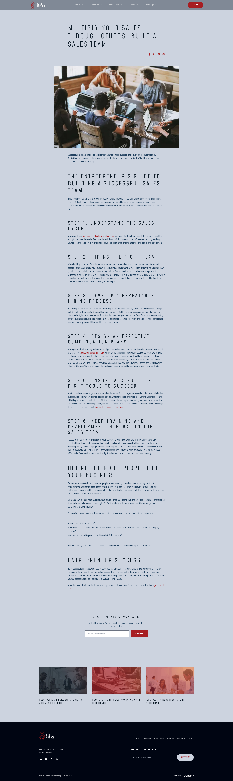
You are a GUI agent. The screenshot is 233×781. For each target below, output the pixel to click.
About (77, 5)
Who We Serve (113, 5)
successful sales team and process (98, 236)
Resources (132, 5)
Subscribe (139, 633)
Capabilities (94, 5)
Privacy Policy (68, 776)
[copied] (163, 54)
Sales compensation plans (92, 353)
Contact (191, 738)
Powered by (177, 776)
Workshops (150, 5)
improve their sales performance (108, 407)
